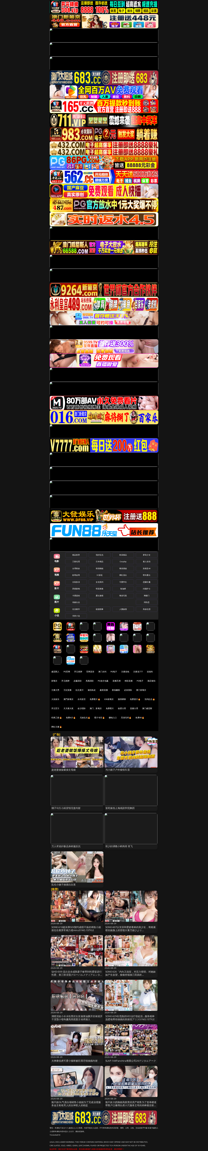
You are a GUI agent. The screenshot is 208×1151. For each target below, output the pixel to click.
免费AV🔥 (139, 717)
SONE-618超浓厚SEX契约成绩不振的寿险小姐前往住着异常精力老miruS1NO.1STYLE (76, 928)
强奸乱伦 (99, 555)
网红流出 (123, 575)
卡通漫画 (76, 595)
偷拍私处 (92, 690)
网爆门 (146, 595)
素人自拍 (146, 561)
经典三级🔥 (56, 717)
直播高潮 (116, 680)
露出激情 (99, 595)
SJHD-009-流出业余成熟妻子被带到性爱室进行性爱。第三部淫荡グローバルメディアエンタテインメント (77, 974)
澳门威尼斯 (147, 708)
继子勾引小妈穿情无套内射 (66, 808)
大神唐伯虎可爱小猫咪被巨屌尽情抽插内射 (75, 1060)
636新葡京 (109, 699)
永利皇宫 (82, 699)
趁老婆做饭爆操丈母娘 (64, 769)
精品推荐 (76, 555)
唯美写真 (123, 595)
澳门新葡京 (141, 690)
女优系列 (99, 582)
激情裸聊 (122, 699)
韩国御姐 (99, 568)
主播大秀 (55, 690)
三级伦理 (76, 561)
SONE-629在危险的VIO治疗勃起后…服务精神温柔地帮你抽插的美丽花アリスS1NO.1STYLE (130, 1018)
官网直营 (90, 671)
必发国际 (128, 690)
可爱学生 (123, 582)
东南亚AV (147, 568)
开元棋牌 (78, 671)
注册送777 (138, 671)
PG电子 (114, 671)
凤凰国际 (90, 680)
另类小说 (76, 616)
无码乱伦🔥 (149, 699)
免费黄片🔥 (135, 699)
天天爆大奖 (69, 708)
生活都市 (76, 609)
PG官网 (67, 671)
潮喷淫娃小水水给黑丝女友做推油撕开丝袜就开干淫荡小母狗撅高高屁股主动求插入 (77, 1018)
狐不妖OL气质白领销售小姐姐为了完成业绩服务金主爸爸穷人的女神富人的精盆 (76, 1104)
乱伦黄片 (80, 690)
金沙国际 (82, 708)
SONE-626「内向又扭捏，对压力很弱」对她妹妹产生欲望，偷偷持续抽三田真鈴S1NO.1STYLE (130, 974)
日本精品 (99, 561)
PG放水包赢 (103, 680)
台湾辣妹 (76, 568)
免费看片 (110, 708)
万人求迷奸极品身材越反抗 (66, 846)
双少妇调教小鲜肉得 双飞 (119, 846)
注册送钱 (125, 671)
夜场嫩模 (116, 690)
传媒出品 (76, 602)
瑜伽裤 (123, 588)
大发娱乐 (55, 699)
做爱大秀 (122, 708)
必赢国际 (78, 680)
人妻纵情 (123, 609)
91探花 (99, 575)
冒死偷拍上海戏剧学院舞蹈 (120, 808)
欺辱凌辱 (76, 575)
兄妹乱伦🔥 (85, 717)
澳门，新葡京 (96, 708)
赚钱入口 (113, 717)
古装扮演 (76, 582)
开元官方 (55, 708)
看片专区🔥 (99, 717)
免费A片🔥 (71, 717)
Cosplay (123, 561)
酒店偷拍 (151, 680)
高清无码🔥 (126, 717)
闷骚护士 (146, 588)
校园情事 (99, 609)
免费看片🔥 (95, 699)
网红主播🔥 (56, 726)
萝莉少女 (146, 555)
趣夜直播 (104, 690)
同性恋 (146, 602)
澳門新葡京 (69, 699)
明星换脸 (99, 588)
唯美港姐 (123, 568)
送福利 (150, 671)
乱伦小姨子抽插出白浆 (64, 884)
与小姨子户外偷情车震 (117, 769)
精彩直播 (129, 680)
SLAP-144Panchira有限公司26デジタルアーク (130, 1060)
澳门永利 (102, 671)
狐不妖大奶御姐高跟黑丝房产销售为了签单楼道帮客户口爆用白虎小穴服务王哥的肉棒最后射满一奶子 (130, 1105)
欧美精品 (123, 555)
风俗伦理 (146, 609)
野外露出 (146, 575)
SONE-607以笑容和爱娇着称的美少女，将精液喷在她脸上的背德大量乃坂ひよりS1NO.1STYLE (130, 930)
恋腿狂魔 (146, 582)
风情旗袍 (76, 588)
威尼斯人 (55, 671)
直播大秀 (134, 708)
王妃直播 (68, 690)
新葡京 (54, 680)
